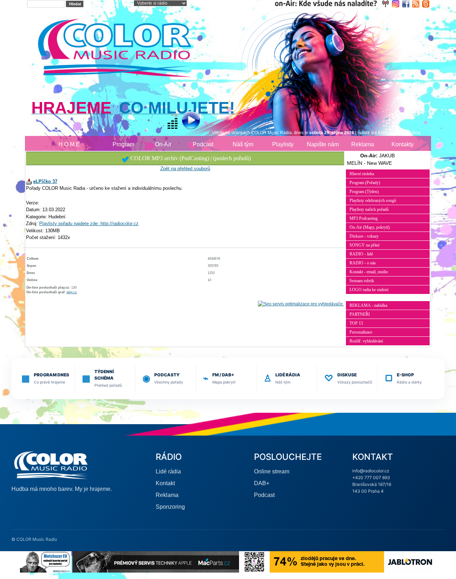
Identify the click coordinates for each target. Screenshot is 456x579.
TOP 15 (356, 323)
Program (123, 144)
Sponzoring (170, 507)
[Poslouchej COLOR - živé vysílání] (185, 121)
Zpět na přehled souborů (185, 168)
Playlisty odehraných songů (372, 200)
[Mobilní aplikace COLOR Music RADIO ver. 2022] (254, 561)
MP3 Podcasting (363, 218)
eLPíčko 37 (45, 181)
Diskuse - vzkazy (364, 236)
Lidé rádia (168, 471)
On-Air (163, 144)
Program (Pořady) (364, 182)
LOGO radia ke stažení (368, 289)
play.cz (72, 292)
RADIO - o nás (362, 262)
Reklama (362, 144)
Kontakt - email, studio (368, 271)
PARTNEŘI (359, 314)
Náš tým (243, 144)
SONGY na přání (364, 245)
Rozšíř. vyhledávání (366, 341)
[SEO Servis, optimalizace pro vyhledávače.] (301, 303)
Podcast (203, 144)
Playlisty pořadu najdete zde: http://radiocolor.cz (89, 223)
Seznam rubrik (361, 280)
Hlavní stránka (361, 173)
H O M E (69, 144)
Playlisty (283, 144)
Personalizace (360, 332)
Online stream (271, 471)
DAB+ (261, 483)
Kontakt (165, 483)
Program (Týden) (364, 191)
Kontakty (403, 144)
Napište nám (323, 144)
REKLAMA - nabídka (368, 305)
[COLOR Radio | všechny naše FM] (333, 3)
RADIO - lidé (361, 254)
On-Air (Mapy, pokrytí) (369, 227)
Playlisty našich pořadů (369, 209)
